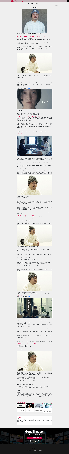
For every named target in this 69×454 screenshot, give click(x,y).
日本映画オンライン (16, 1)
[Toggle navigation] (68, 1)
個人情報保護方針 (40, 450)
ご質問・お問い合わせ (34, 448)
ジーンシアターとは (29, 450)
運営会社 (35, 450)
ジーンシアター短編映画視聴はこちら (34, 437)
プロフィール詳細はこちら (20, 398)
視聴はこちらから (30, 88)
